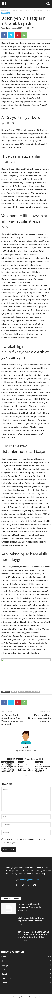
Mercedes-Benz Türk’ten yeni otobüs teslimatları (39, 718)
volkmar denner (33, 692)
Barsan (4, 983)
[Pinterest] (18, 35)
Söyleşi (4, 965)
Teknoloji (14, 10)
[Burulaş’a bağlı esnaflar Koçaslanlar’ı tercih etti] (8, 908)
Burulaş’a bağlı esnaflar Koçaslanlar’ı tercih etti (29, 905)
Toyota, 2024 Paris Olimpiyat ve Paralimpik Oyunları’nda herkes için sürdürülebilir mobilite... (33, 934)
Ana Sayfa (4, 10)
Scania (21, 762)
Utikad (4, 974)
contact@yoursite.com (29, 880)
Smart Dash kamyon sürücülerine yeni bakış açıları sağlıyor (26, 767)
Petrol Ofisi (6, 978)
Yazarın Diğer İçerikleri (34, 759)
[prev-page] (24, 776)
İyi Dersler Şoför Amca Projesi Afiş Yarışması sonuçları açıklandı (12, 719)
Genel (3, 957)
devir (8, 28)
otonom (22, 692)
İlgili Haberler (15, 759)
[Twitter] (11, 35)
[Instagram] (23, 885)
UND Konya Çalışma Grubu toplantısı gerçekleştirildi (31, 919)
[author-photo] (26, 737)
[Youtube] (35, 885)
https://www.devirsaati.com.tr (26, 751)
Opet (3, 961)
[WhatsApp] (24, 35)
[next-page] (27, 776)
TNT (3, 970)
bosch (14, 692)
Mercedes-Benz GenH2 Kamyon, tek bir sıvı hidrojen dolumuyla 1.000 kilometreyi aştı (8, 768)
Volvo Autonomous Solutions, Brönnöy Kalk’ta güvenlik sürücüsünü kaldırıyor (42, 768)
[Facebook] (4, 35)
